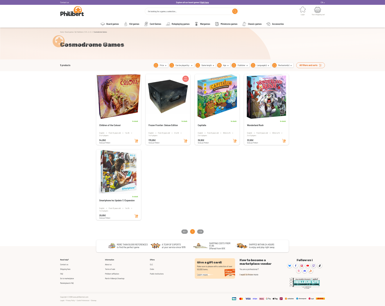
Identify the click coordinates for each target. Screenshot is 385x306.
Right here (204, 2)
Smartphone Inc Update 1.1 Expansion (117, 200)
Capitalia (202, 125)
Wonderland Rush (255, 125)
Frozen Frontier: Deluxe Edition (163, 125)
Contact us (64, 2)
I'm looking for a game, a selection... (162, 11)
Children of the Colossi (110, 125)
